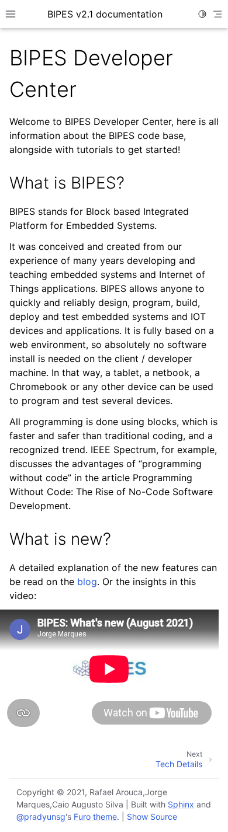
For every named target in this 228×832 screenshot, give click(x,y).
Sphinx (181, 804)
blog (87, 581)
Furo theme (95, 816)
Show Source (152, 816)
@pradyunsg (40, 816)
